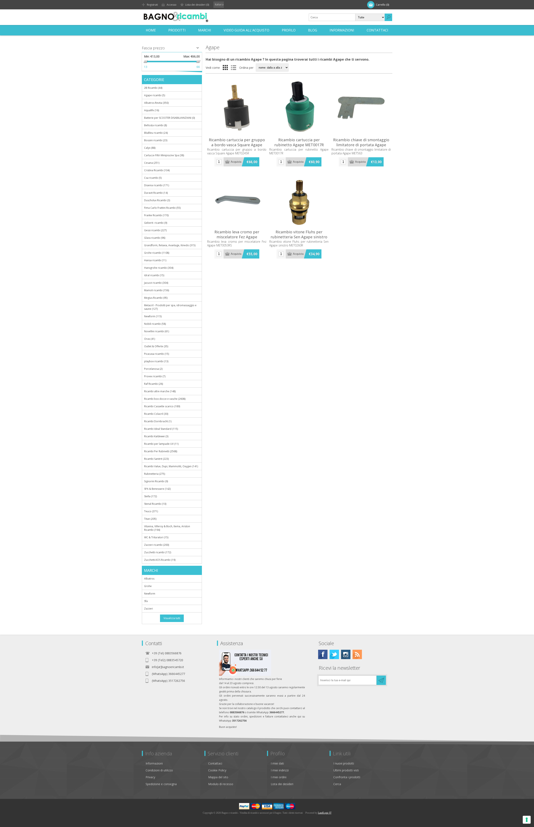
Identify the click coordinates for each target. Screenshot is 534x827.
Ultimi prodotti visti (346, 770)
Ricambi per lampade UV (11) (161, 444)
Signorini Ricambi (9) (156, 481)
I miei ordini (278, 777)
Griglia (225, 67)
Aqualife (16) (151, 110)
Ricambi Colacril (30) (156, 414)
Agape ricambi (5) (154, 95)
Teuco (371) (151, 511)
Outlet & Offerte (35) (156, 346)
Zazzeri (148, 608)
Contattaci (215, 763)
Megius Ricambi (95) (156, 298)
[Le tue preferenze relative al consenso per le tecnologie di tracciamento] (527, 820)
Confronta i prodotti (346, 777)
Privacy (150, 777)
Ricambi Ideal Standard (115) (161, 429)
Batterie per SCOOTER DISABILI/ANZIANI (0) (169, 118)
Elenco (233, 67)
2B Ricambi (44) (153, 88)
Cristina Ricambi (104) (157, 170)
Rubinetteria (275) (154, 474)
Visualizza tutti (172, 618)
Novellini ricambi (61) (156, 331)
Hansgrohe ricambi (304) (158, 268)
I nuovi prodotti (343, 763)
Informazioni (154, 763)
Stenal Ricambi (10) (155, 504)
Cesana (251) (151, 163)
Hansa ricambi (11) (155, 260)
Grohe (148, 586)
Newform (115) (153, 316)
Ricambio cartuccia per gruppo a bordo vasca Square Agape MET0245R (237, 144)
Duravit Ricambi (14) (156, 193)
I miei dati (277, 763)
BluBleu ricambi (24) (156, 133)
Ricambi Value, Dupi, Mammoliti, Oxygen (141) (171, 466)
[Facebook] (322, 654)
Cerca (337, 784)
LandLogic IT (324, 812)
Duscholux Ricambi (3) (157, 200)
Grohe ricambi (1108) (156, 253)
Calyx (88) (149, 148)
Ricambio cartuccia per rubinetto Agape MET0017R (299, 142)
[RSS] (357, 654)
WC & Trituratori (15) (156, 537)
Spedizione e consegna (161, 784)
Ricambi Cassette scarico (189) (162, 406)
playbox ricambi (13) (156, 361)
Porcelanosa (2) (153, 369)
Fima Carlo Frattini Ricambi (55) (162, 208)
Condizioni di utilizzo (159, 770)
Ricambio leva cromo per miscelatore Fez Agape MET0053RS (236, 236)
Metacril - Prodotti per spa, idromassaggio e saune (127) (170, 307)
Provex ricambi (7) (154, 376)
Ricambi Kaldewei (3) (156, 436)
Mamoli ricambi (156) (156, 290)
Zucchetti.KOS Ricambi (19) (159, 560)
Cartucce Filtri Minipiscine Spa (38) (164, 155)
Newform (149, 593)
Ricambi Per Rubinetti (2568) (160, 451)
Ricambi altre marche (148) (160, 391)
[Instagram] (345, 654)
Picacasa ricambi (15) (156, 354)
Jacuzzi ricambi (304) (156, 283)
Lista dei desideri (282, 784)
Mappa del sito (218, 777)
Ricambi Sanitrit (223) (156, 459)
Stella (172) (150, 496)
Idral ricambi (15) (154, 275)
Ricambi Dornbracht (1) (157, 421)
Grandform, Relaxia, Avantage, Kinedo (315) (169, 245)
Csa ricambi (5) (153, 178)
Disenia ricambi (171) (156, 185)
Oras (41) (149, 339)
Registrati (152, 4)
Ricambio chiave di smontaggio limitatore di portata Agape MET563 (361, 144)
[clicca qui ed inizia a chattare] (245, 675)
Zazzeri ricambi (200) (156, 545)
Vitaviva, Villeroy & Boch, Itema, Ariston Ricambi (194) (167, 528)
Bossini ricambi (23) (155, 140)
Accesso (171, 4)
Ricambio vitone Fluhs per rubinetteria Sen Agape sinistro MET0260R (299, 236)
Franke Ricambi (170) (156, 215)
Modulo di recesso (220, 784)
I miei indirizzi (280, 770)
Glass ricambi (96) (154, 238)
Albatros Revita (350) (156, 103)
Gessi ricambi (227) (155, 230)
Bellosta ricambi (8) (155, 125)
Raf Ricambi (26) (153, 384)
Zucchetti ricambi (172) (157, 552)
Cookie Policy (217, 770)
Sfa (146, 601)
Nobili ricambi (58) (155, 324)
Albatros (149, 578)
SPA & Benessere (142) (157, 489)
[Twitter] (334, 654)
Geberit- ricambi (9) (155, 223)
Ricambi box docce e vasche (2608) (164, 399)
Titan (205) (150, 519)
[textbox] (332, 17)
